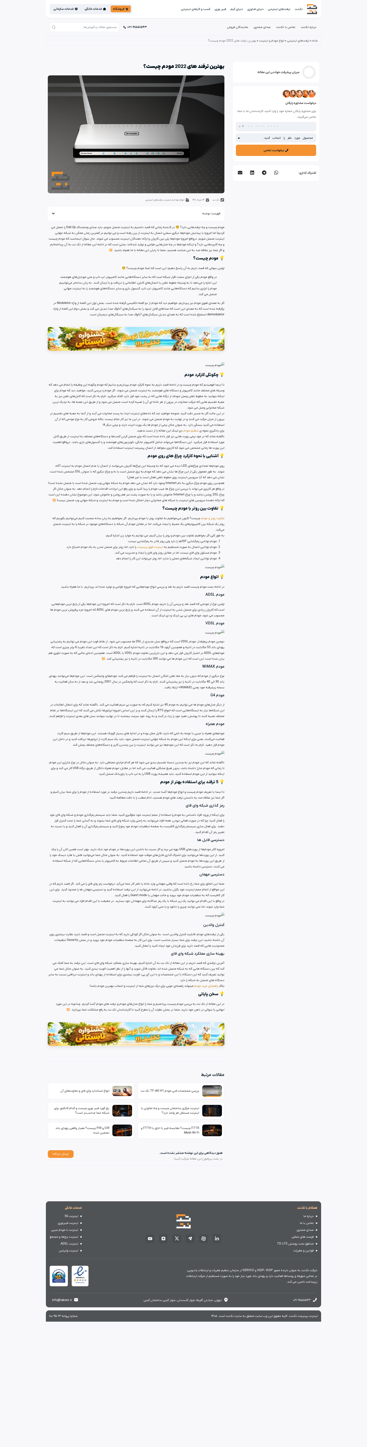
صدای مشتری (262, 27)
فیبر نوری (220, 9)
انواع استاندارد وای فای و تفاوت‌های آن (84, 1091)
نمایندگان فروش (237, 27)
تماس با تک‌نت (285, 27)
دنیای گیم (237, 9)
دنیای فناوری (255, 9)
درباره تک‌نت (308, 27)
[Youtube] (150, 1238)
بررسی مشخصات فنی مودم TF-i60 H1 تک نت (170, 1091)
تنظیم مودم (191, 431)
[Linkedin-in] (217, 1238)
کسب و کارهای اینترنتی (195, 9)
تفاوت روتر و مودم (212, 518)
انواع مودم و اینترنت (271, 41)
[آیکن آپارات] (203, 1238)
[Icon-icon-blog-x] (176, 1238)
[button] (276, 172)
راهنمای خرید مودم (205, 986)
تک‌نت (299, 9)
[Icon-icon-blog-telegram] (190, 1238)
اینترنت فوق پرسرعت (150, 547)
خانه (315, 41)
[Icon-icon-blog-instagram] (163, 1238)
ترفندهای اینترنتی (279, 9)
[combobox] (84, 27)
